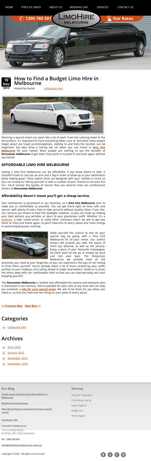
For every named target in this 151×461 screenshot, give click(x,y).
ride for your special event (39, 289)
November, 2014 (18, 363)
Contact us (125, 7)
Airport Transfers (82, 395)
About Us (55, 7)
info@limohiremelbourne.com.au (21, 445)
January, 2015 (16, 352)
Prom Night (78, 416)
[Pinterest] (124, 454)
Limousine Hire (53, 88)
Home (9, 7)
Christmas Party (81, 400)
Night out (77, 410)
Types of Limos (31, 7)
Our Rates (123, 18)
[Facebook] (104, 454)
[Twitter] (110, 454)
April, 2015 (14, 347)
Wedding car (79, 7)
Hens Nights (79, 405)
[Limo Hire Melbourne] (76, 27)
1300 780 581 (38, 18)
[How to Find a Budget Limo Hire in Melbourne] (52, 115)
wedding (6, 219)
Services (102, 7)
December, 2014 (17, 358)
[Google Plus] (117, 454)
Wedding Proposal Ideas (14, 403)
